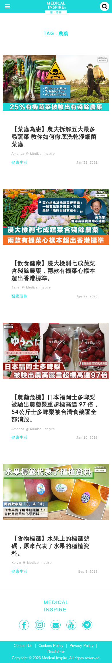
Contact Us (23, 646)
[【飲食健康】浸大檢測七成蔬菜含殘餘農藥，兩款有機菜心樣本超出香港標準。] (56, 216)
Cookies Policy (50, 646)
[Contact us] (56, 625)
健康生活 (19, 163)
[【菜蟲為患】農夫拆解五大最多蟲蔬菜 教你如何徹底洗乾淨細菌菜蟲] (56, 82)
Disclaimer (56, 652)
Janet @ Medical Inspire (31, 287)
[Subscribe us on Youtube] (72, 625)
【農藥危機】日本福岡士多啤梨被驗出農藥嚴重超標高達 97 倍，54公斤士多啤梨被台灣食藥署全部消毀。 (55, 408)
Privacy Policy (81, 646)
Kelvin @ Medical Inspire (31, 562)
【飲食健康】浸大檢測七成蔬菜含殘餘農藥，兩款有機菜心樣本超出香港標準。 (53, 270)
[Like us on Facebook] (24, 625)
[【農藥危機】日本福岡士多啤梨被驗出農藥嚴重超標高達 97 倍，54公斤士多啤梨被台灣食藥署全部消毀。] (56, 350)
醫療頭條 (19, 296)
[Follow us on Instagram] (40, 625)
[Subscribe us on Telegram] (87, 625)
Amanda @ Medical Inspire (33, 153)
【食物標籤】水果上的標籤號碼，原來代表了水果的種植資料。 (50, 546)
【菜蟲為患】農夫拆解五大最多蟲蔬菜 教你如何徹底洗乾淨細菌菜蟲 (54, 136)
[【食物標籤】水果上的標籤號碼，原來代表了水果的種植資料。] (56, 491)
